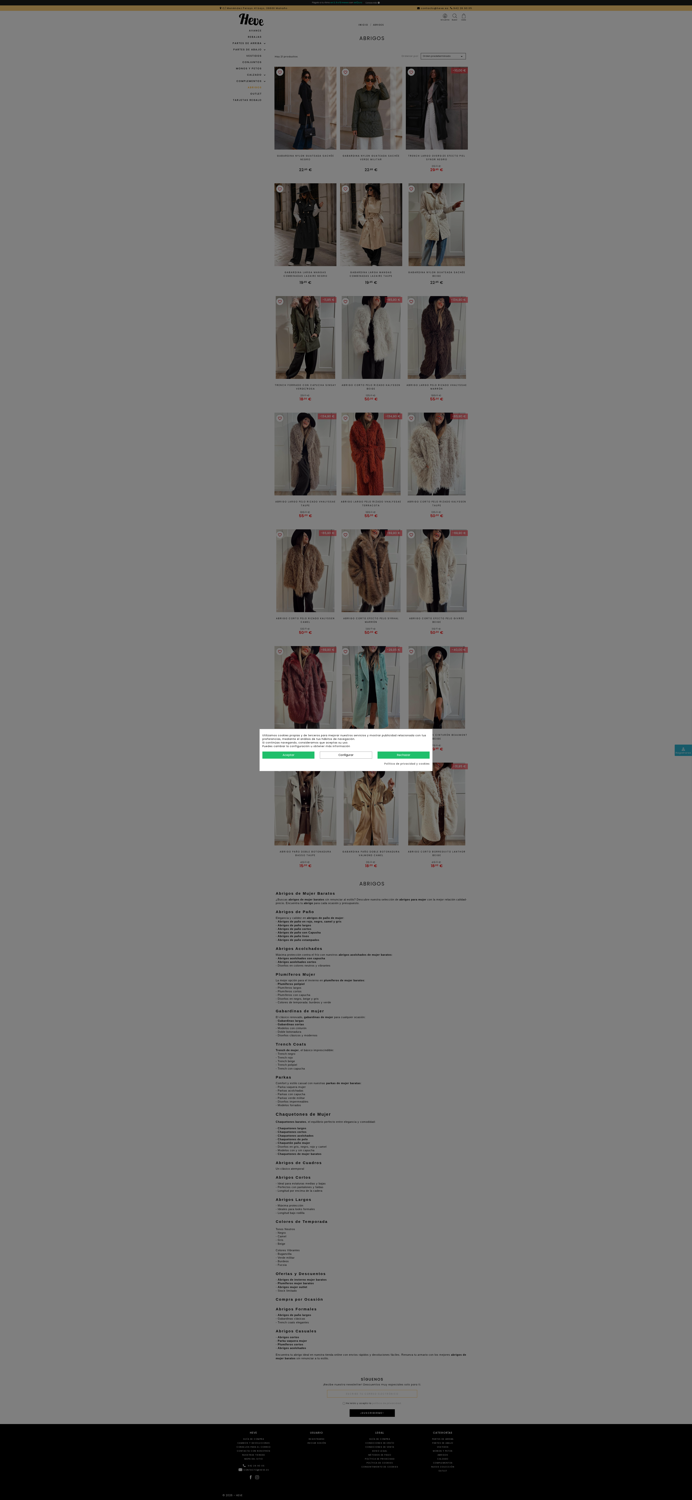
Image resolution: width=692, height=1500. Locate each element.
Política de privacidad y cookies (407, 763)
